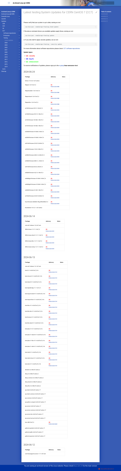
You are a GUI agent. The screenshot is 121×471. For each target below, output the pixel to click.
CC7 (3, 30)
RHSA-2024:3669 (53, 424)
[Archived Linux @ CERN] (9, 3)
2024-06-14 (104, 16)
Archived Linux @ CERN (8, 11)
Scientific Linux (5, 16)
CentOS (3, 19)
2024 (6, 42)
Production (7, 35)
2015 (6, 64)
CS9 (3, 26)
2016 (6, 62)
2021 (6, 50)
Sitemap (3, 71)
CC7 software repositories (71, 48)
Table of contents (106, 11)
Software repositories (10, 33)
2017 (6, 59)
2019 (6, 54)
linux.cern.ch (78, 466)
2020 (6, 52)
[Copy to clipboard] (96, 27)
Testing (6, 38)
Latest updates (9, 40)
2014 (6, 66)
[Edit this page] (96, 12)
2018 (6, 57)
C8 (3, 28)
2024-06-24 (104, 14)
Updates (3, 21)
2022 (6, 47)
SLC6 (3, 69)
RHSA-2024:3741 (53, 272)
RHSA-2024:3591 (50, 231)
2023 (6, 45)
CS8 (3, 23)
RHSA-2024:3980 (55, 86)
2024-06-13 (104, 19)
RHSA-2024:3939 (55, 110)
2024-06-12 (104, 21)
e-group (61, 65)
